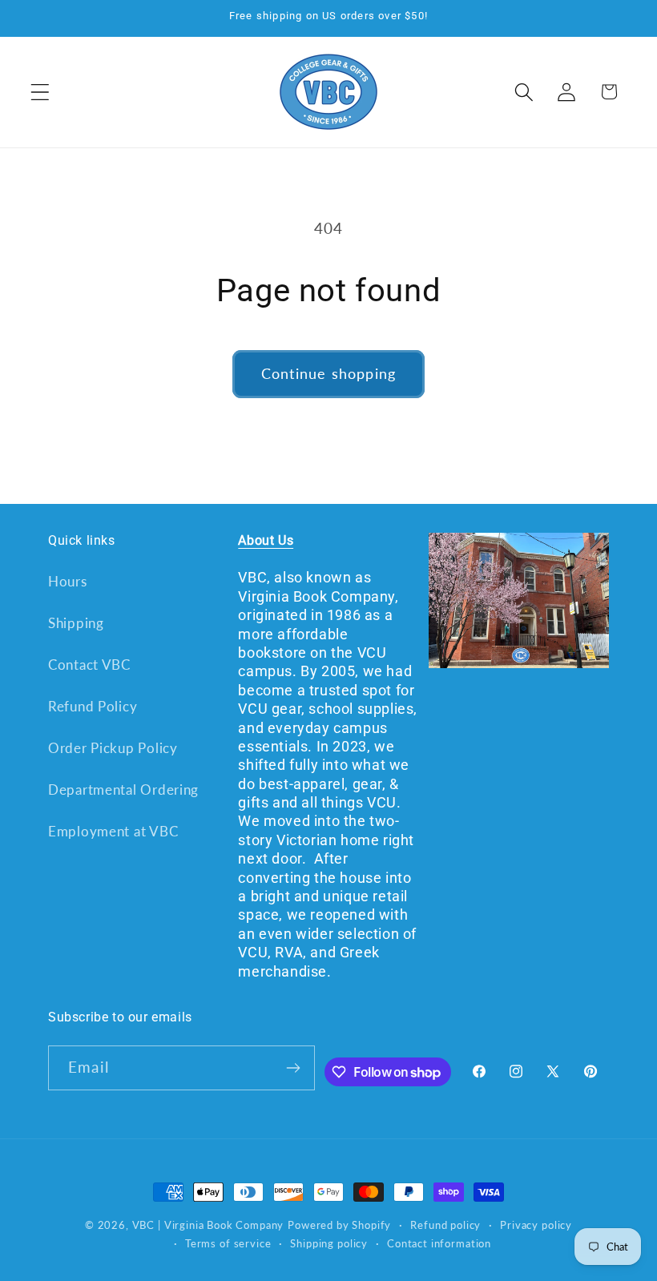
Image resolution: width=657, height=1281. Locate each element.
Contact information (439, 1243)
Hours (67, 581)
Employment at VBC (113, 831)
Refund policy (445, 1225)
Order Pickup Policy (113, 747)
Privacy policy (536, 1225)
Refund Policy (92, 706)
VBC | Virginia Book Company (208, 1225)
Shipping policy (329, 1243)
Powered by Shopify (339, 1225)
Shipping (76, 622)
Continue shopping (328, 373)
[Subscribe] (293, 1067)
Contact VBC (89, 664)
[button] (40, 91)
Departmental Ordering (123, 789)
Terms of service (228, 1243)
